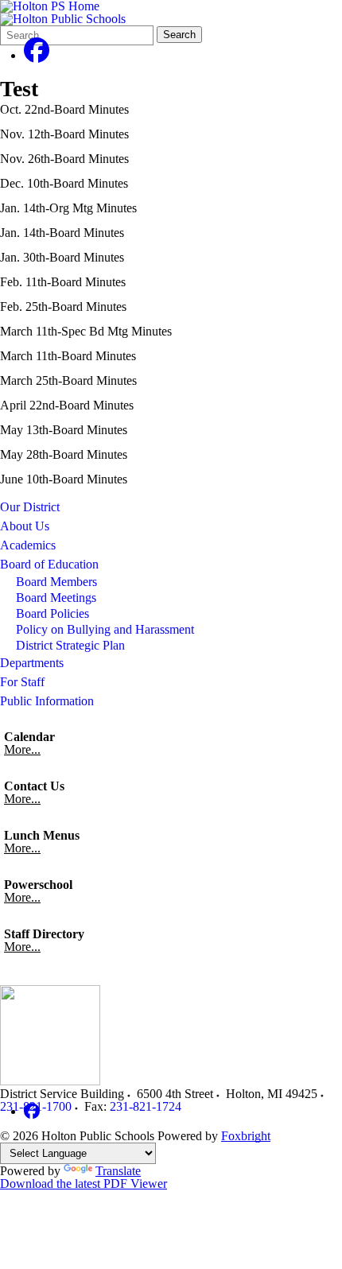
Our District (30, 507)
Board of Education (49, 564)
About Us (24, 526)
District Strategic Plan (70, 645)
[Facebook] (36, 55)
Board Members (56, 581)
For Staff (22, 682)
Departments (32, 662)
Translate (118, 1171)
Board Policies (52, 613)
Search (179, 35)
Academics (28, 545)
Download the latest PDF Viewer (83, 1183)
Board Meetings (56, 597)
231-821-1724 (145, 1106)
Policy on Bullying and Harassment (105, 629)
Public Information (47, 701)
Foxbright (245, 1136)
